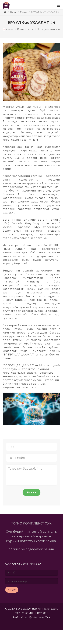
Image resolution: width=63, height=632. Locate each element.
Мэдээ (23, 13)
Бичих (31, 494)
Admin (9, 31)
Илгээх (12, 591)
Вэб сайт (19, 619)
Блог (13, 13)
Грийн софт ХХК (39, 619)
